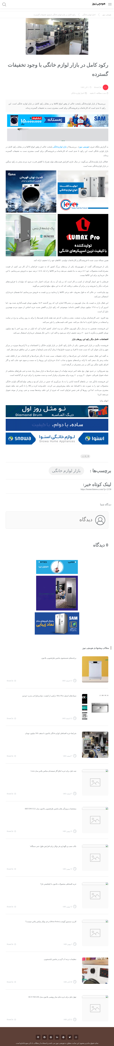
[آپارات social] (38, 1037)
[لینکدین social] (57, 1037)
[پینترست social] (51, 1037)
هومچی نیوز (106, 15)
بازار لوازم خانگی (66, 470)
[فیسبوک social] (44, 1037)
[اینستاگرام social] (76, 1037)
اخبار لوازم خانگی (89, 15)
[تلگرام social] (63, 1037)
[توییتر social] (69, 1037)
